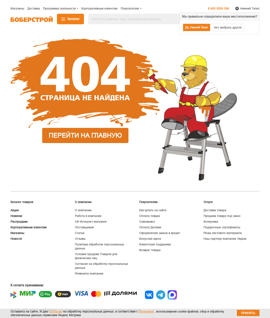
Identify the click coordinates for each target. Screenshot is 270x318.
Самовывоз (147, 221)
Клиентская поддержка (155, 244)
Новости (16, 238)
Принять (248, 313)
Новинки (16, 216)
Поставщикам (84, 227)
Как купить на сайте (152, 210)
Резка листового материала (223, 233)
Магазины (17, 233)
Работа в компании (88, 216)
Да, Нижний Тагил (196, 27)
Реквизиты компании (89, 273)
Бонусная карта (150, 238)
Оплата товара (149, 216)
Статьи (79, 233)
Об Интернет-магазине (91, 221)
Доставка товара (215, 210)
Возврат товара (150, 250)
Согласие (55, 311)
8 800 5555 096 (218, 8)
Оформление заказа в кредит (159, 233)
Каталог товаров (22, 202)
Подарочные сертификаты (222, 227)
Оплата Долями (150, 227)
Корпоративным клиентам (29, 227)
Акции (15, 210)
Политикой (146, 311)
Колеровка (211, 221)
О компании (83, 210)
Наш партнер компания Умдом (225, 238)
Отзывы (80, 238)
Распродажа (19, 221)
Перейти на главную (85, 135)
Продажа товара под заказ (222, 216)
